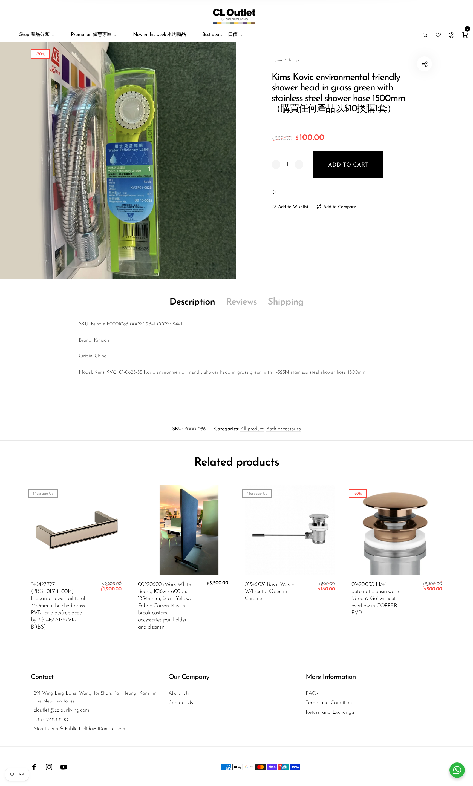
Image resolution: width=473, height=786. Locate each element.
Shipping (286, 302)
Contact (42, 677)
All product (252, 429)
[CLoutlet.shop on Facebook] (34, 767)
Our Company (188, 677)
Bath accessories (283, 429)
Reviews (241, 302)
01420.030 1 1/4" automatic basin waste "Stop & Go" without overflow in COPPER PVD (376, 599)
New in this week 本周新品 (159, 34)
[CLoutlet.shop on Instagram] (49, 767)
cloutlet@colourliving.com (61, 710)
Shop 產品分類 (34, 34)
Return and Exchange (330, 712)
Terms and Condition (329, 702)
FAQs (312, 693)
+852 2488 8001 (52, 719)
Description (192, 302)
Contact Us (180, 702)
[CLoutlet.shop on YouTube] (63, 767)
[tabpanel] (118, 160)
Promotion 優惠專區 (91, 34)
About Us (178, 693)
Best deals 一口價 (219, 34)
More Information (331, 677)
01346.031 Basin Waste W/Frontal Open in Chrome (269, 591)
